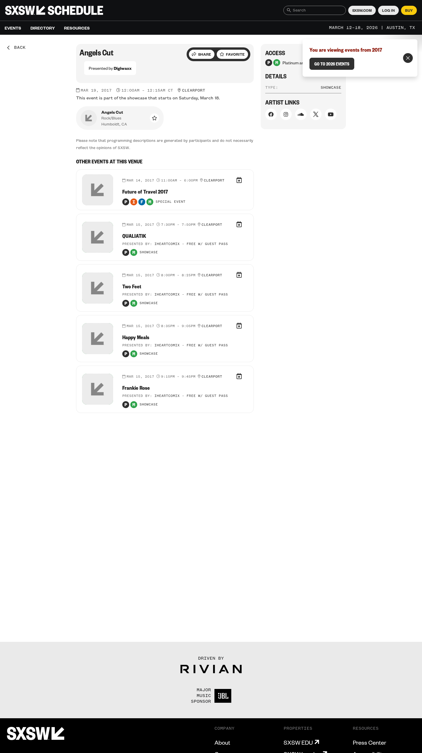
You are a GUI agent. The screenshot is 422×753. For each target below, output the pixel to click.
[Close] (408, 58)
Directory (42, 27)
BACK (18, 47)
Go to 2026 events (331, 64)
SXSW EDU (298, 742)
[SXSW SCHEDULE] (54, 10)
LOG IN (388, 10)
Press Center (369, 742)
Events (13, 27)
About (222, 742)
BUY (409, 10)
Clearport (193, 90)
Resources (77, 27)
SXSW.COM (362, 10)
